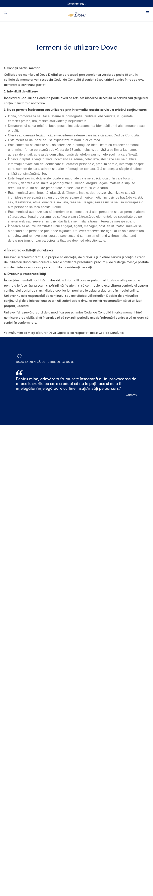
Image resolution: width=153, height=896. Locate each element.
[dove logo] (76, 14)
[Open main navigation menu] (148, 13)
